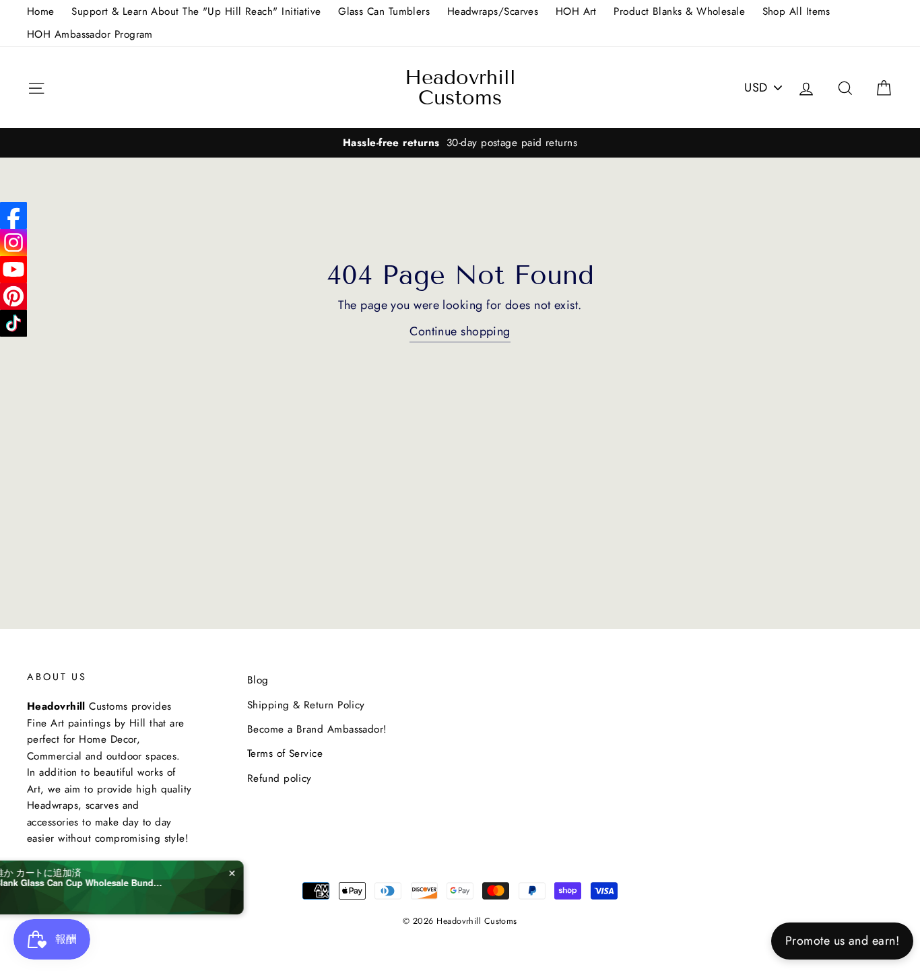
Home (41, 11)
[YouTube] (13, 269)
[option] (460, 143)
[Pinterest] (13, 296)
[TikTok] (13, 323)
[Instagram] (13, 242)
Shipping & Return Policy (306, 705)
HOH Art (576, 11)
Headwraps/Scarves (493, 11)
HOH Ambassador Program (90, 34)
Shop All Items (796, 11)
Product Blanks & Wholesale (679, 11)
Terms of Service (285, 753)
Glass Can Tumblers (384, 11)
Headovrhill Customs (460, 87)
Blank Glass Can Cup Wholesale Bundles (143, 882)
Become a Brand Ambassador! (317, 729)
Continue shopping (460, 331)
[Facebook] (13, 215)
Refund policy (279, 778)
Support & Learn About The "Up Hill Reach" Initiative (196, 11)
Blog (258, 680)
